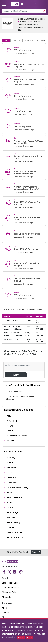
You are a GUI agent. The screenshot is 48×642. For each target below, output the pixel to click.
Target (10, 507)
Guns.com (12, 482)
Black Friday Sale (10, 583)
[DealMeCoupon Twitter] (9, 572)
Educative (11, 468)
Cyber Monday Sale (11, 587)
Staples (10, 527)
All (6, 40)
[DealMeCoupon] (10, 561)
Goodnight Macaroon (17, 436)
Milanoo (11, 416)
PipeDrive (11, 477)
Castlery (11, 458)
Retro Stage (12, 512)
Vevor (10, 492)
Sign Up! (36, 552)
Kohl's (10, 426)
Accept (21, 637)
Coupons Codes (16, 40)
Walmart (11, 517)
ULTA (9, 473)
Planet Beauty (13, 522)
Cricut (10, 463)
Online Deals (28, 40)
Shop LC (11, 502)
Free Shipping (40, 40)
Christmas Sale (9, 592)
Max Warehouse (14, 532)
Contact (5, 612)
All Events (6, 597)
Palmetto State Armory (17, 487)
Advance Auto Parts (16, 537)
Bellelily (10, 441)
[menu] (4, 4)
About (4, 608)
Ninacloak (12, 421)
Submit (15, 374)
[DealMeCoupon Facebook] (4, 572)
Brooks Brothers (14, 497)
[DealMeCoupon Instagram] (14, 572)
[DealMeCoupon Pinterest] (20, 572)
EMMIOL (11, 431)
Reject (29, 637)
